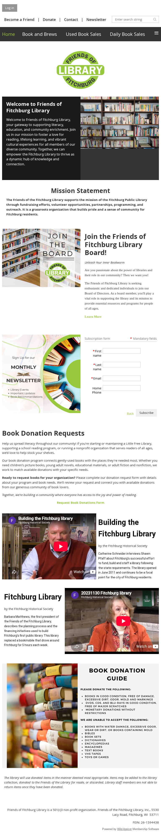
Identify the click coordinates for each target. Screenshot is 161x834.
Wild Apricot (124, 829)
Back (130, 413)
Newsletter (96, 19)
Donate (49, 19)
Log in (9, 8)
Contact (71, 19)
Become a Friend (19, 19)
